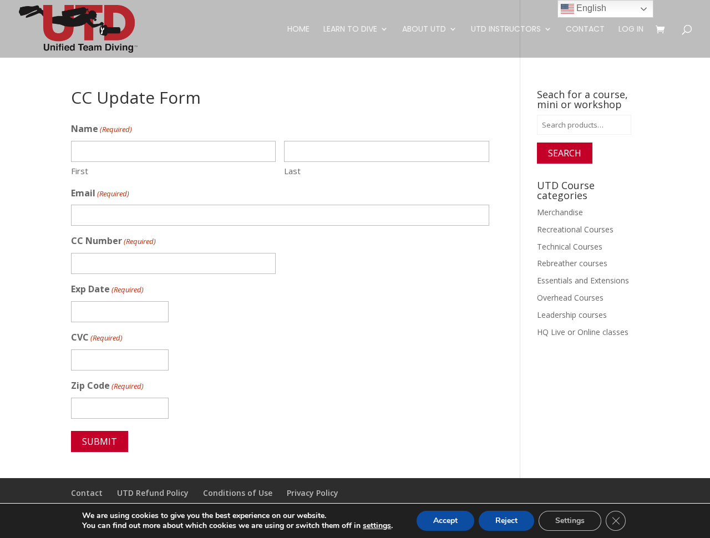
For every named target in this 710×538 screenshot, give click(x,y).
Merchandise (560, 212)
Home (298, 29)
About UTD (424, 29)
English (590, 8)
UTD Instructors (506, 29)
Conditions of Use (237, 493)
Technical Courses (569, 246)
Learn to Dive (350, 29)
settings (377, 526)
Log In (630, 29)
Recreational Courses (575, 229)
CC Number (113, 241)
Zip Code (107, 385)
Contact (585, 29)
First (79, 170)
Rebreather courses (572, 263)
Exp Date (107, 289)
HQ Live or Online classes (582, 332)
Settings (570, 520)
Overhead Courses (570, 297)
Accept (445, 520)
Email (100, 193)
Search (564, 153)
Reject (506, 520)
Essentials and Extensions (583, 280)
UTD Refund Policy (153, 493)
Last (292, 170)
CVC (97, 337)
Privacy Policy (312, 493)
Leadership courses (572, 314)
